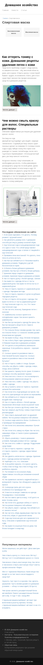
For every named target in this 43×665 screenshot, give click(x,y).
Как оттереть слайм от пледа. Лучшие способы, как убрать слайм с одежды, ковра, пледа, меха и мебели (19, 366)
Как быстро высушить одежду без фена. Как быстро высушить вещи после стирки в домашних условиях (21, 325)
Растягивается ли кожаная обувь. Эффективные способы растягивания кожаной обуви (20, 474)
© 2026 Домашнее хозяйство (16, 630)
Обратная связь (11, 645)
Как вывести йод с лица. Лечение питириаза (22, 338)
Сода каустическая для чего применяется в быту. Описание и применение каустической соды (20, 520)
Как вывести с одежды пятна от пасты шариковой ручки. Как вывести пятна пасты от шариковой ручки (20, 283)
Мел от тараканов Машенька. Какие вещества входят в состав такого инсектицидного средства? (20, 574)
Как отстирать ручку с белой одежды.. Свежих (22, 278)
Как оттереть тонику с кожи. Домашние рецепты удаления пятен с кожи (20, 61)
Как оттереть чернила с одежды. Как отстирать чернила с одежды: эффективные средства (19, 451)
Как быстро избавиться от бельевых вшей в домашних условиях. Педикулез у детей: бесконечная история (20, 263)
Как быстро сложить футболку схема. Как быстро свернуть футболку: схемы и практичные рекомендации (21, 410)
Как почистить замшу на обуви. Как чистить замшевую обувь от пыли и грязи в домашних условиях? (20, 433)
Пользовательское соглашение (26, 635)
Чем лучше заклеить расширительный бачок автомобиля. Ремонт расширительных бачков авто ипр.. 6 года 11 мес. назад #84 (20, 593)
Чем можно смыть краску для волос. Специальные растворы (20, 124)
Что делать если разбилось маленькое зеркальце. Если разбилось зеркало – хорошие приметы (20, 348)
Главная (5, 10)
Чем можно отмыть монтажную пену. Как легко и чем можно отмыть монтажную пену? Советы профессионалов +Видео (21, 564)
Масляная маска (31, 32)
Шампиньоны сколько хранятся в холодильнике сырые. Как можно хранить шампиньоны (18, 317)
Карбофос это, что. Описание (16, 461)
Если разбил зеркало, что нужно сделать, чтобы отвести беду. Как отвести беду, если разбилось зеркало (19, 466)
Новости (14, 10)
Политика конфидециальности (17, 637)
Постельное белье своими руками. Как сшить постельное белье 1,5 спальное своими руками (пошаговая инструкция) (21, 332)
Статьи (24, 10)
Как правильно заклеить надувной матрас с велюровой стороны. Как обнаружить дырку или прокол (21, 482)
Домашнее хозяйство (21, 5)
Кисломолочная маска (14, 32)
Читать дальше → (10, 110)
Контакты (8, 635)
